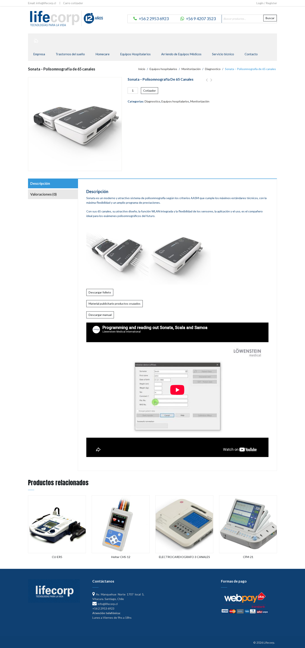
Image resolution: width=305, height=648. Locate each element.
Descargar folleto (100, 292)
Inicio (141, 69)
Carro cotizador (73, 3)
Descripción (40, 183)
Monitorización (191, 69)
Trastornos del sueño (70, 54)
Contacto (251, 54)
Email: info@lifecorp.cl (42, 3)
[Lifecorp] (66, 18)
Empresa (39, 54)
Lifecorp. (269, 642)
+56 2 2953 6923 (154, 18)
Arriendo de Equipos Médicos (181, 54)
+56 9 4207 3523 (201, 18)
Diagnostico (213, 69)
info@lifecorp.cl (108, 604)
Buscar (270, 18)
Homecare (102, 54)
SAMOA (207, 82)
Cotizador (149, 90)
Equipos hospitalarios (163, 69)
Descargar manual (100, 315)
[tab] (53, 184)
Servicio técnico (223, 54)
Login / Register (266, 3)
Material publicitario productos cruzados (114, 303)
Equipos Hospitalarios (135, 54)
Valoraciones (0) (43, 194)
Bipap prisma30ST (211, 82)
